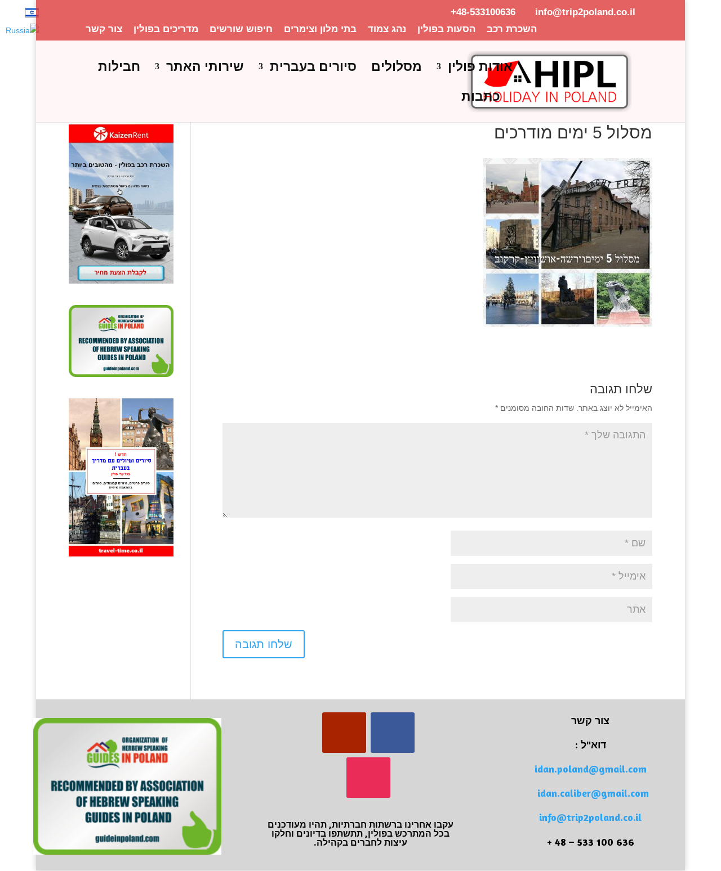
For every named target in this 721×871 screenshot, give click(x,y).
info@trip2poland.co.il (590, 817)
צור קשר (104, 29)
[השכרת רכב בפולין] (121, 280)
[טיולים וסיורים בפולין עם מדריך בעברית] (121, 553)
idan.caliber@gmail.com (593, 793)
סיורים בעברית (313, 68)
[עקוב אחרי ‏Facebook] (393, 732)
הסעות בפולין (446, 29)
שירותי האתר (205, 68)
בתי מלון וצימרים (320, 29)
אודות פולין (480, 68)
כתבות (480, 98)
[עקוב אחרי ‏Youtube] (344, 732)
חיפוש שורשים (241, 29)
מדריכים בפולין (165, 29)
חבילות (119, 68)
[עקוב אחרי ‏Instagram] (368, 777)
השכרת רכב (512, 29)
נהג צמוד (387, 29)
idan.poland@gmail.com (591, 768)
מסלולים (396, 68)
